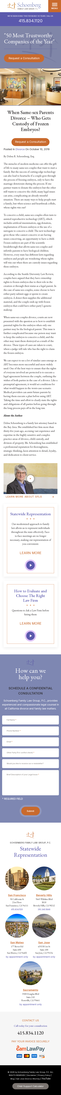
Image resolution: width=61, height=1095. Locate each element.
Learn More (30, 553)
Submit (30, 811)
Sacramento (30, 990)
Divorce (20, 149)
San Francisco (17, 895)
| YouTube (45, 1078)
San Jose (44, 942)
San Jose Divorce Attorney (28, 1079)
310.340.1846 (44, 909)
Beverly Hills (44, 895)
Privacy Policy (44, 1075)
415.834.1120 (31, 21)
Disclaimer (31, 1075)
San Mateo (17, 942)
